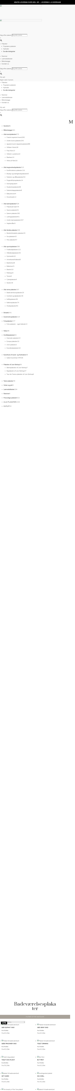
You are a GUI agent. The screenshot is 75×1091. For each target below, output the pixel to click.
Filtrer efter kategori (35, 1017)
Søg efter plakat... (6, 35)
